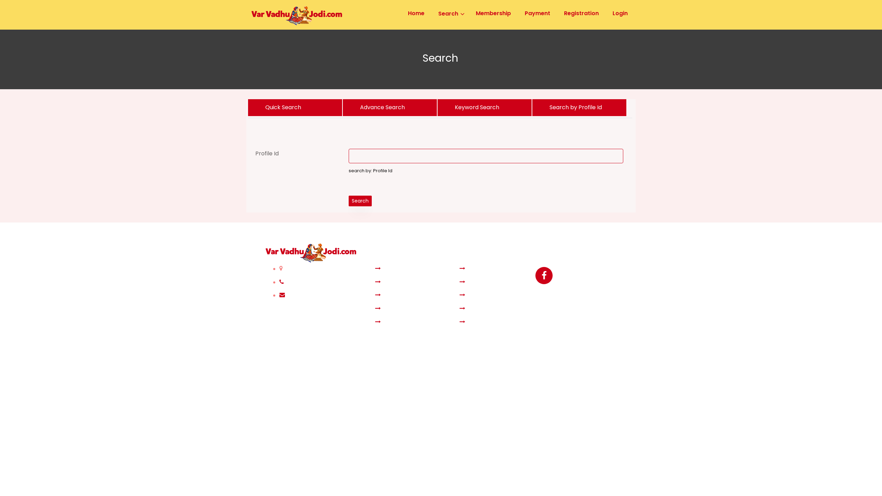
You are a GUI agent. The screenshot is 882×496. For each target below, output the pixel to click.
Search (360, 200)
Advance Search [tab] (382, 107)
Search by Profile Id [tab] (576, 107)
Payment (480, 295)
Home (391, 269)
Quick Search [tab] (283, 107)
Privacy (478, 309)
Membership (400, 295)
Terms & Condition (408, 322)
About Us (395, 309)
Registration (484, 269)
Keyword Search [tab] (477, 107)
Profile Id (267, 153)
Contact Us (483, 322)
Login (474, 282)
